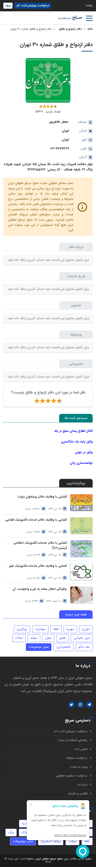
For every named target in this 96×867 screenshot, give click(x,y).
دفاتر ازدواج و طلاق (70, 29)
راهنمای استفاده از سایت (73, 740)
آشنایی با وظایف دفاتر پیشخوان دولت (42, 496)
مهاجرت (40, 629)
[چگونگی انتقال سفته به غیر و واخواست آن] (81, 595)
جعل (48, 638)
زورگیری (22, 629)
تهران (65, 130)
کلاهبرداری (63, 647)
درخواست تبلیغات (76, 758)
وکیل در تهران (84, 452)
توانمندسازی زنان (81, 463)
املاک (19, 638)
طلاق (62, 638)
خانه (90, 29)
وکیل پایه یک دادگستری (77, 441)
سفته (34, 638)
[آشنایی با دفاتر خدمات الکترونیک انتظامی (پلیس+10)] (81, 548)
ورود (7, 5)
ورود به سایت (79, 766)
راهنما (89, 5)
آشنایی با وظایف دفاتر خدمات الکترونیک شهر (38, 566)
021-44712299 (59, 148)
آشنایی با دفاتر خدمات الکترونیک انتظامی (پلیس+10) (40, 545)
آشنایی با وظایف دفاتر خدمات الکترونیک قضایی (36, 519)
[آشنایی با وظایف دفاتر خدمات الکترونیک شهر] (81, 571)
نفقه (56, 629)
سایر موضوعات (39, 647)
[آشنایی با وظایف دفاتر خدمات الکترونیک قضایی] (81, 525)
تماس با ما (81, 749)
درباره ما (82, 784)
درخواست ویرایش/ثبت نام (33, 5)
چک (11, 832)
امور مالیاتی (82, 638)
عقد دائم (84, 647)
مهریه (70, 629)
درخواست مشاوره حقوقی (72, 775)
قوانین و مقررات (78, 793)
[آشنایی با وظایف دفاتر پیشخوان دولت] (81, 502)
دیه (24, 823)
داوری (86, 629)
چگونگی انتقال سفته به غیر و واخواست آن (40, 589)
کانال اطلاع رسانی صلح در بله (73, 431)
